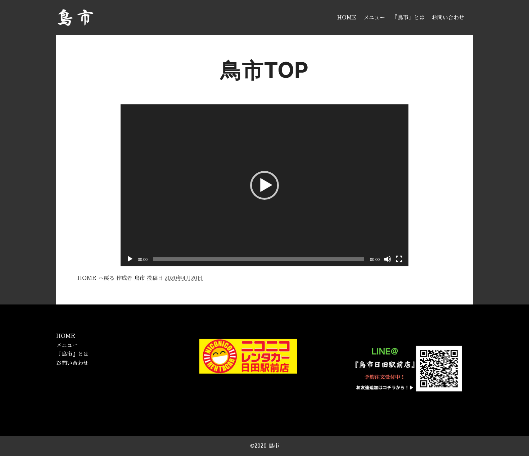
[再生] (130, 259)
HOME (65, 336)
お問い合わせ (72, 363)
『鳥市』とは (72, 354)
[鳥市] (75, 17)
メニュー (67, 345)
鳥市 (139, 278)
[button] (264, 185)
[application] (264, 185)
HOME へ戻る (95, 278)
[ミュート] (387, 259)
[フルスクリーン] (399, 259)
